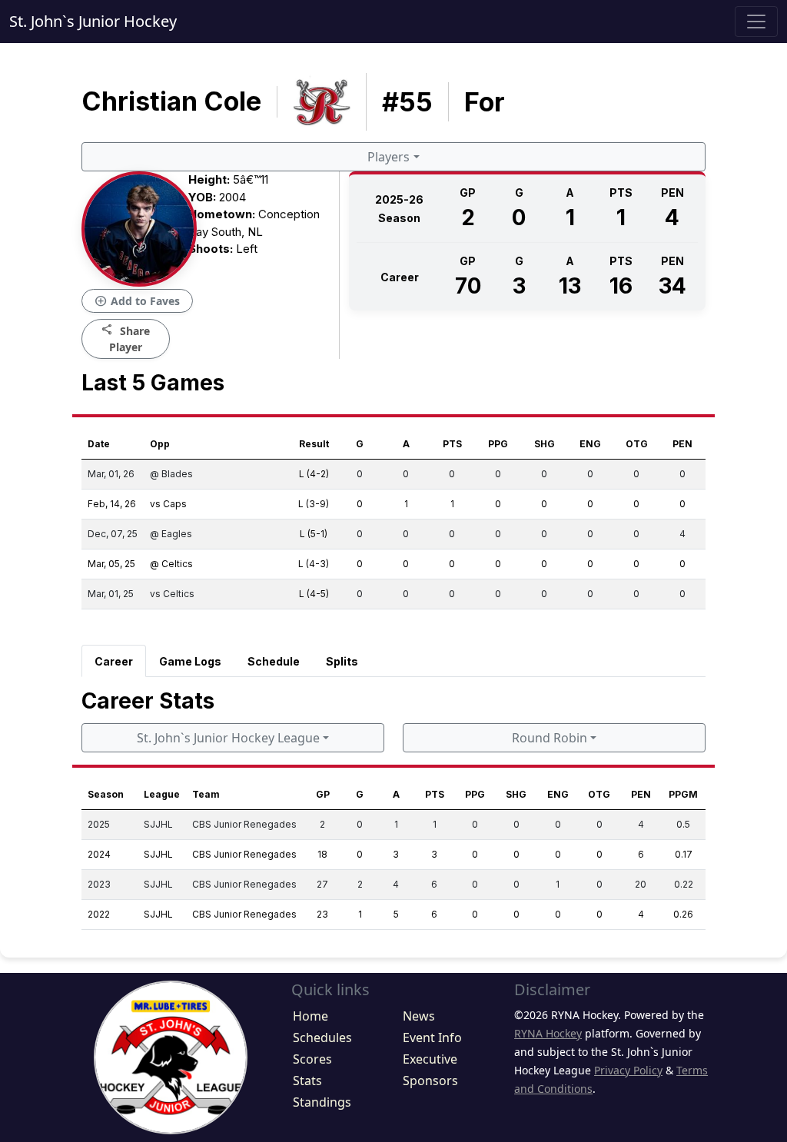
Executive (430, 1059)
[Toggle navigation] (756, 21)
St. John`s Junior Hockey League (228, 737)
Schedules (322, 1037)
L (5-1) (313, 533)
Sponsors (430, 1080)
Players (388, 156)
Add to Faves (137, 301)
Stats (307, 1080)
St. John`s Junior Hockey (93, 21)
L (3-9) (313, 504)
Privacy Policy (628, 1070)
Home (310, 1016)
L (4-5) (314, 593)
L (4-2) (314, 474)
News (419, 1016)
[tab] (113, 661)
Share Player (125, 338)
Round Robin (549, 737)
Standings (322, 1102)
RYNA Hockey (548, 1033)
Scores (312, 1059)
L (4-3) (313, 563)
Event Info (432, 1037)
